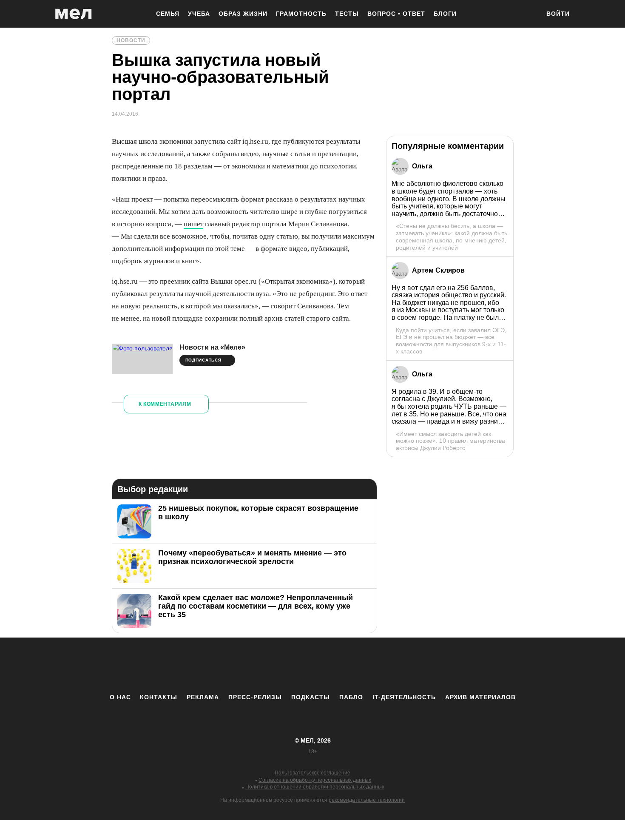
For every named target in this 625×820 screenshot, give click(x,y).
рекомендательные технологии (367, 800)
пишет (193, 224)
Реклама (203, 697)
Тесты (347, 13)
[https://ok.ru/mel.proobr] (359, 665)
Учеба (199, 13)
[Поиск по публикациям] (529, 14)
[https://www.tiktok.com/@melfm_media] (312, 665)
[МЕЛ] (73, 14)
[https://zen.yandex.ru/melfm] (265, 665)
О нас (120, 697)
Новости (130, 40)
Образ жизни (243, 13)
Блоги (445, 13)
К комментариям (165, 404)
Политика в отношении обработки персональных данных (314, 787)
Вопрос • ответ (396, 13)
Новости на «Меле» (212, 347)
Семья (167, 13)
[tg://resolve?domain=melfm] (242, 665)
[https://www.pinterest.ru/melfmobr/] (336, 665)
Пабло (351, 697)
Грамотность (301, 13)
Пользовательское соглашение (312, 773)
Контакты (158, 697)
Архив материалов (480, 697)
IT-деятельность (404, 697)
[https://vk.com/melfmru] (289, 665)
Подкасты (310, 697)
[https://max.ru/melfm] (382, 665)
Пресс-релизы (255, 697)
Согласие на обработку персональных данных (315, 780)
